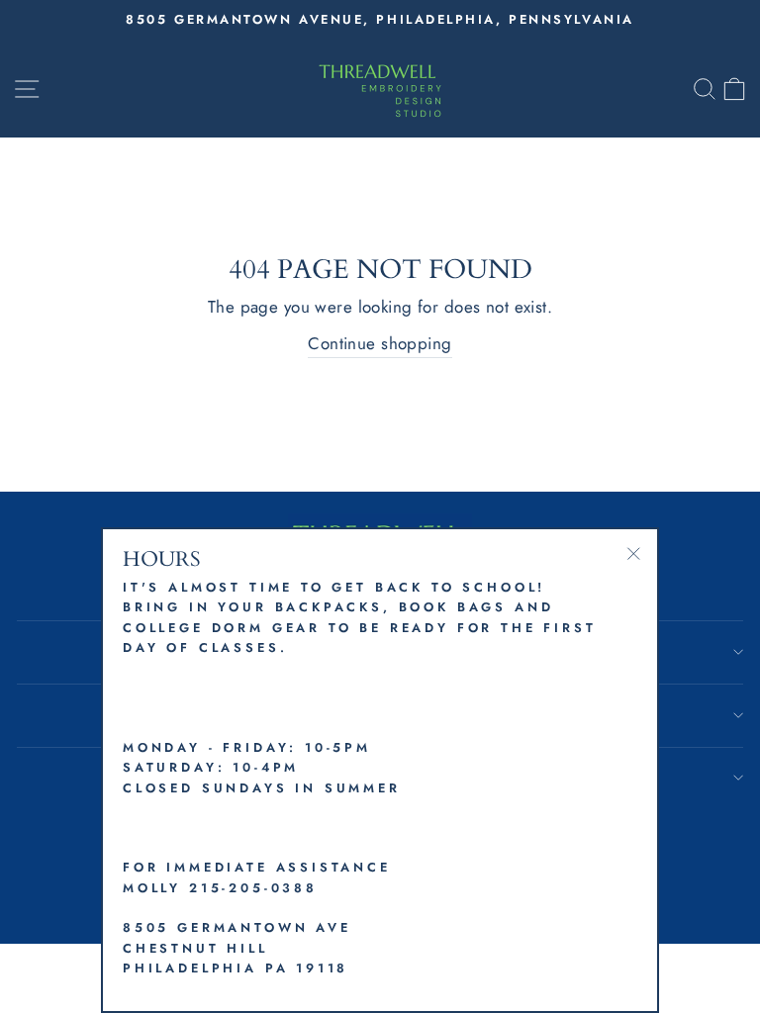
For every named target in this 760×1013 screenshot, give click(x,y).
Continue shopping (379, 343)
